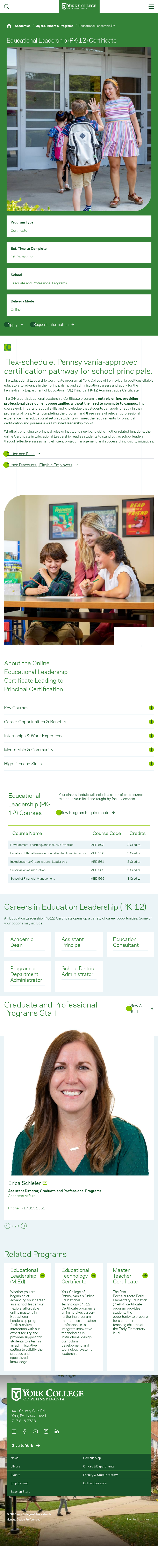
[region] (79, 854)
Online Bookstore (95, 1483)
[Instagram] (46, 1431)
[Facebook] (24, 1431)
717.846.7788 (24, 1420)
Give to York (22, 1445)
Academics (22, 26)
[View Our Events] (14, 1431)
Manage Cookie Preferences (23, 1519)
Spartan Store (20, 1491)
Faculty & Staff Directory (100, 1475)
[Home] (11, 25)
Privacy (147, 1519)
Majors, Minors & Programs (54, 26)
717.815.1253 (33, 1208)
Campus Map (92, 1458)
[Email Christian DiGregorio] (60, 1182)
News (14, 1458)
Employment (19, 1483)
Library (16, 1466)
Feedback (133, 1519)
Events (15, 1475)
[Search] (6, 6)
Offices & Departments (98, 1466)
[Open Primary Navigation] (151, 6)
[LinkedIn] (56, 1431)
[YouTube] (35, 1431)
